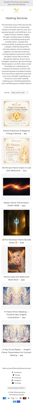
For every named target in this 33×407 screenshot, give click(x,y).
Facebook (17, 372)
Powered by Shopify (16, 395)
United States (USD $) (16, 388)
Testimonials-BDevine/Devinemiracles (16, 368)
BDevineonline (19, 392)
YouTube (17, 383)
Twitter (17, 375)
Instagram (17, 380)
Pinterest (17, 378)
